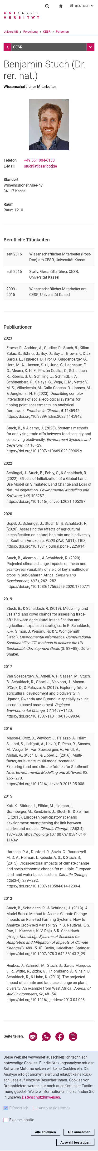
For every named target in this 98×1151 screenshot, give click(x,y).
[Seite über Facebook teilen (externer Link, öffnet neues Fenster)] (59, 1039)
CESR (46, 31)
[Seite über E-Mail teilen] (33, 1039)
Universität (11, 31)
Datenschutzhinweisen (41, 1097)
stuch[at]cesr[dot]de (40, 166)
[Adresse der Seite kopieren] (73, 1039)
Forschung (30, 31)
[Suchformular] (47, 6)
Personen (62, 31)
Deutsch (84, 6)
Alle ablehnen (45, 1132)
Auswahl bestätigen (75, 1142)
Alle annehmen (79, 1132)
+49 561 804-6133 (39, 160)
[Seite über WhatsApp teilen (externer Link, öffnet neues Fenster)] (46, 1039)
